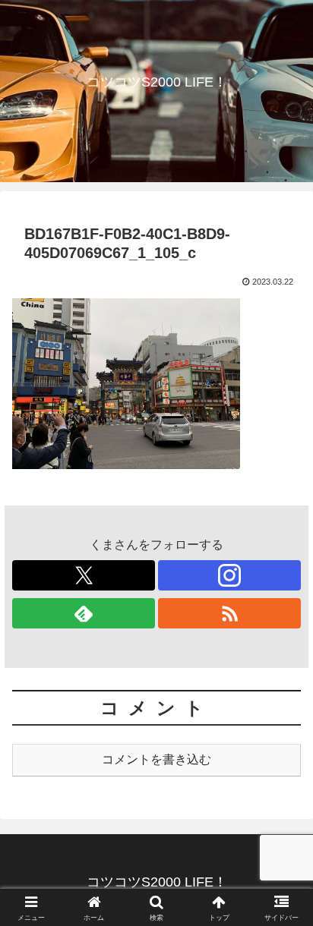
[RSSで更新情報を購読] (229, 613)
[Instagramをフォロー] (229, 575)
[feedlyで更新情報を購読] (83, 613)
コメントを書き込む (156, 759)
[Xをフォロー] (83, 575)
